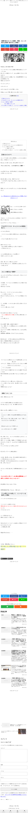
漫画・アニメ (4, 558)
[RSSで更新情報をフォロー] (20, 606)
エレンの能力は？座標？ (7, 102)
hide (17, 95)
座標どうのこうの (9, 103)
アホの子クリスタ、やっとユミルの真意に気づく (12, 100)
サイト (2, 777)
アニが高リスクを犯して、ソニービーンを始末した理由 (14, 105)
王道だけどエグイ (5, 98)
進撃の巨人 (11, 558)
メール (2, 771)
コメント (3, 748)
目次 (12, 141)
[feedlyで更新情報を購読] (7, 606)
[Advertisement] (14, 23)
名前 (2, 764)
